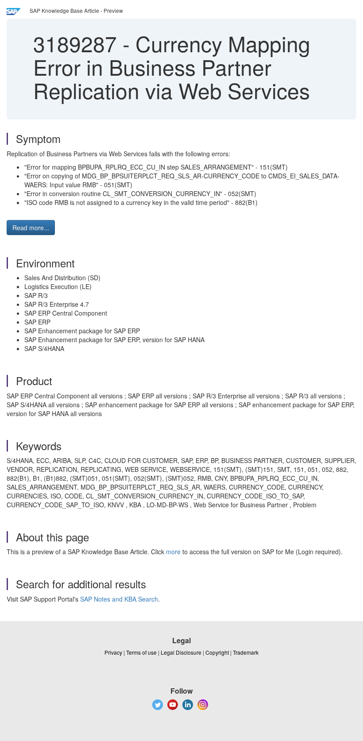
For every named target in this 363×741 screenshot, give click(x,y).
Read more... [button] (30, 227)
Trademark (246, 652)
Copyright (217, 652)
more (173, 551)
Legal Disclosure (181, 652)
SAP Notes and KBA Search (119, 598)
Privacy (113, 652)
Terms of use (141, 652)
